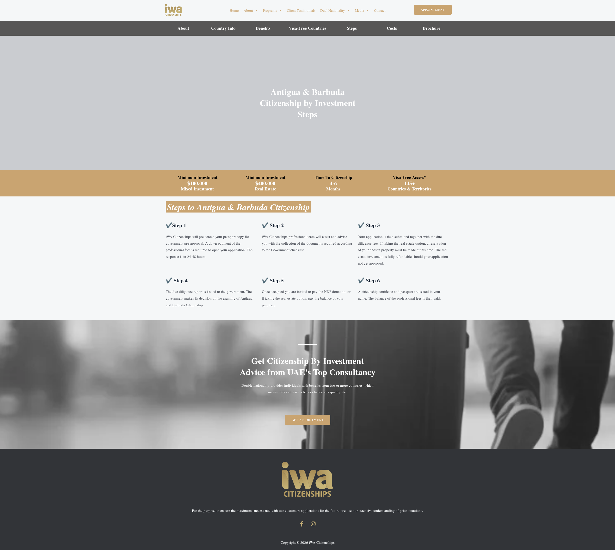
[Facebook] (301, 523)
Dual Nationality (332, 10)
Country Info (223, 28)
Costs (392, 28)
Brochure (431, 28)
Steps (352, 28)
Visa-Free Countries (307, 28)
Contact (380, 10)
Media (359, 10)
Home (234, 10)
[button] (433, 10)
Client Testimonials (301, 10)
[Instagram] (313, 523)
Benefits (263, 28)
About (248, 10)
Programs (270, 10)
